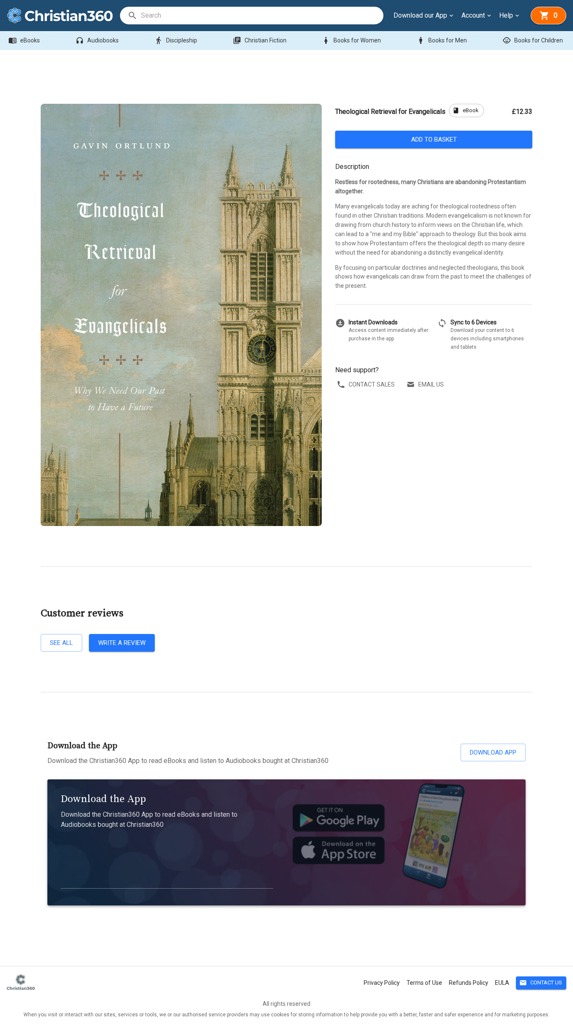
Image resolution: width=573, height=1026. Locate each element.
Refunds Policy (468, 982)
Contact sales (372, 384)
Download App (493, 752)
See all (61, 643)
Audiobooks (97, 40)
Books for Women (351, 40)
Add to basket (434, 139)
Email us (431, 384)
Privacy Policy (382, 982)
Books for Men (442, 40)
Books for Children (533, 40)
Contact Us (540, 983)
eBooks (24, 40)
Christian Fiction (259, 40)
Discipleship (175, 40)
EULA (502, 982)
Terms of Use (424, 982)
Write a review (122, 643)
